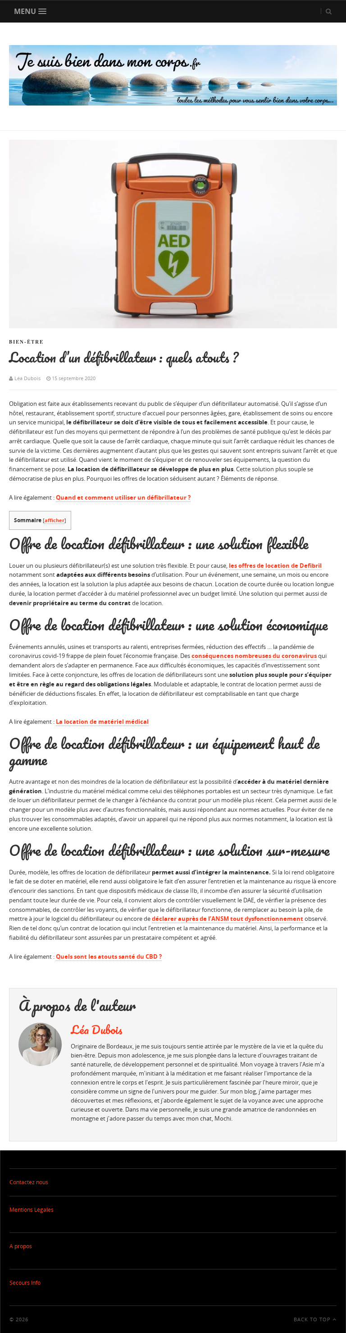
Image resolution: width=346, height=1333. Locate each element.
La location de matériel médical (102, 721)
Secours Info (25, 1283)
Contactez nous (28, 1182)
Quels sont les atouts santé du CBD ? (109, 956)
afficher (54, 520)
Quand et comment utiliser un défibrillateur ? (123, 497)
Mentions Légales (31, 1209)
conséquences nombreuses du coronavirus (254, 656)
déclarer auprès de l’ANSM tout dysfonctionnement (227, 919)
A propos (20, 1246)
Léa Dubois (97, 1029)
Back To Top (313, 1319)
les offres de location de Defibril (275, 565)
